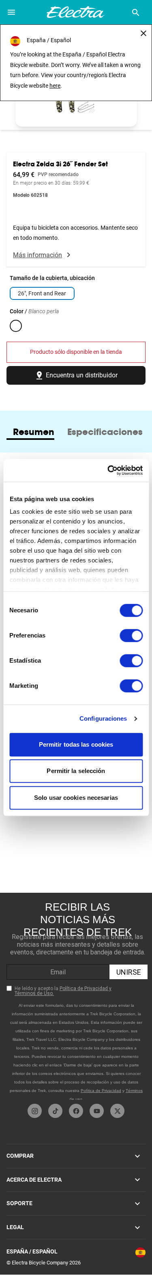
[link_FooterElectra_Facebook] (76, 1111)
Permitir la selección (76, 770)
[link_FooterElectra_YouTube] (97, 1111)
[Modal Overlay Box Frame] (77, 996)
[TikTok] (55, 1111)
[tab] (33, 432)
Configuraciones (103, 718)
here (54, 85)
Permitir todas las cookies (76, 744)
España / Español (32, 1251)
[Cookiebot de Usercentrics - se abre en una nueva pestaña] (108, 470)
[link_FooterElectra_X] (117, 1111)
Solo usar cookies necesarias (76, 797)
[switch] (131, 635)
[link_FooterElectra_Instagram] (35, 1111)
